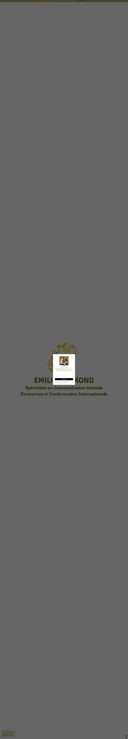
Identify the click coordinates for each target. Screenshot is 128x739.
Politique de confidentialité (63, 382)
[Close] (76, 355)
